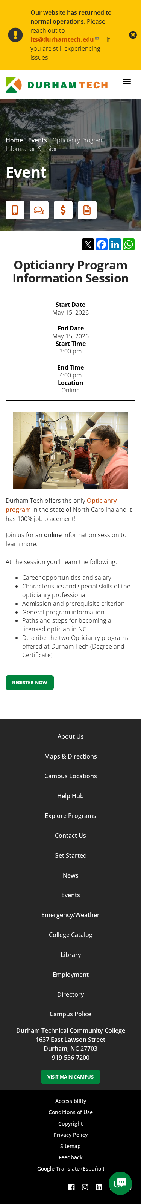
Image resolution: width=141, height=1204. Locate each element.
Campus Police (70, 1014)
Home (14, 140)
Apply (15, 210)
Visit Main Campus (70, 1076)
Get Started (70, 855)
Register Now (29, 682)
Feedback (71, 1157)
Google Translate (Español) (70, 1168)
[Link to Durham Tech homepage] (59, 85)
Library (71, 955)
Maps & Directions (70, 756)
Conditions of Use (71, 1112)
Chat (39, 210)
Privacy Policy (70, 1134)
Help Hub (70, 796)
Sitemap (70, 1146)
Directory (70, 994)
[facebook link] (71, 1186)
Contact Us (70, 835)
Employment (71, 974)
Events (37, 140)
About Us (71, 736)
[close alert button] (133, 35)
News (71, 875)
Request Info (87, 210)
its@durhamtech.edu (62, 39)
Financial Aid (63, 210)
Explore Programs (70, 816)
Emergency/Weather (70, 915)
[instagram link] (85, 1186)
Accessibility (70, 1100)
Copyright (70, 1123)
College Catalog (70, 935)
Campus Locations (70, 776)
